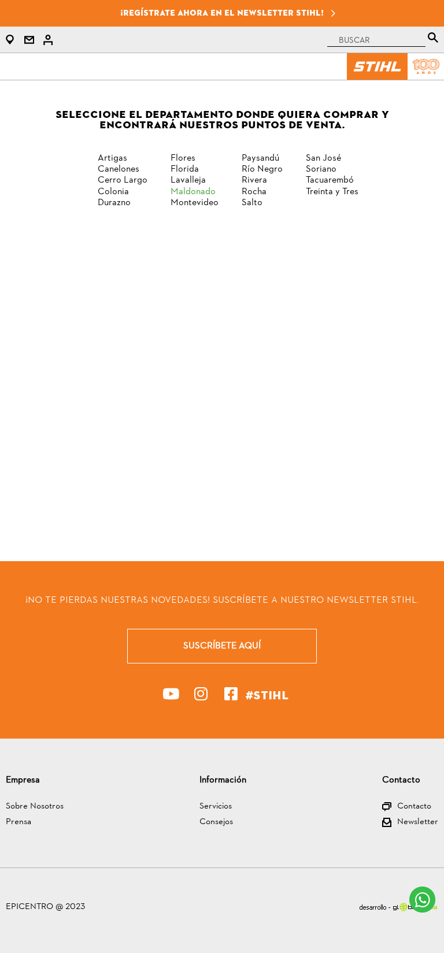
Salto (252, 203)
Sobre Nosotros (35, 807)
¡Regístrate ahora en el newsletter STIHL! (222, 13)
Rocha (254, 192)
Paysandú (260, 158)
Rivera (254, 180)
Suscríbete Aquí (222, 646)
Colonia (113, 192)
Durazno (114, 203)
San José (323, 158)
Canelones (118, 169)
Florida (185, 169)
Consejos (216, 823)
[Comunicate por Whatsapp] (422, 900)
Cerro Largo (122, 180)
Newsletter (417, 823)
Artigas (112, 158)
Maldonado (193, 192)
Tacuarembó (330, 180)
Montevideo (195, 203)
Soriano (321, 169)
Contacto (414, 807)
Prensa (18, 823)
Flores (183, 158)
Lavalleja (188, 180)
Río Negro (262, 169)
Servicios (215, 807)
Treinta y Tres (332, 192)
